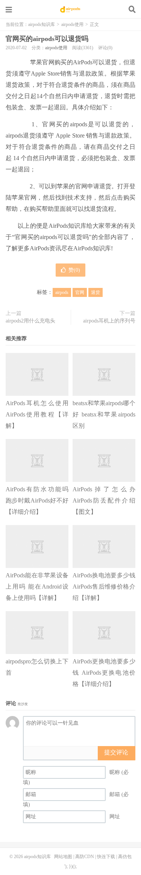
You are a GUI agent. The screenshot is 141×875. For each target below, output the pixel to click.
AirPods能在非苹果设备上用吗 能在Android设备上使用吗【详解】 (37, 586)
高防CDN (84, 856)
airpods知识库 (71, 9)
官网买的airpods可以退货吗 (47, 38)
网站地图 (63, 856)
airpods (61, 292)
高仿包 (125, 856)
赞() (74, 270)
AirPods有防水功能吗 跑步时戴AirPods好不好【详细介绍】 (37, 500)
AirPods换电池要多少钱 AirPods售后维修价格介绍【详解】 (104, 586)
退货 (95, 292)
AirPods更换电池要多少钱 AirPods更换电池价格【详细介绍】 (104, 672)
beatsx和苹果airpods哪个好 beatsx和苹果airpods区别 (104, 414)
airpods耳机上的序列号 (109, 321)
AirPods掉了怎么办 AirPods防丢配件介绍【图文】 (104, 500)
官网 (79, 292)
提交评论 (116, 752)
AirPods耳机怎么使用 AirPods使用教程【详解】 (37, 414)
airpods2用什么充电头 (30, 321)
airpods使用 (72, 24)
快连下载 (106, 856)
